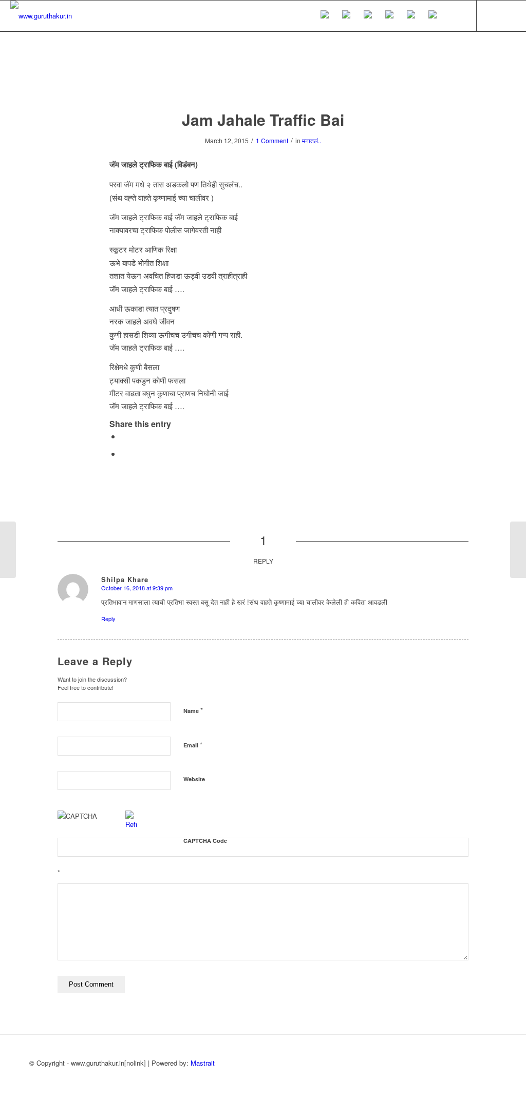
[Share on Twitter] (124, 453)
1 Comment (272, 140)
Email (192, 744)
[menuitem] (324, 16)
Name (193, 710)
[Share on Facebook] (124, 436)
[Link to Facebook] (508, 15)
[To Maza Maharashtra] (8, 550)
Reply (108, 618)
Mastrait (203, 1063)
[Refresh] (131, 824)
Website (194, 779)
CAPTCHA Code (205, 840)
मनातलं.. (311, 140)
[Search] (453, 16)
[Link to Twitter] (492, 15)
